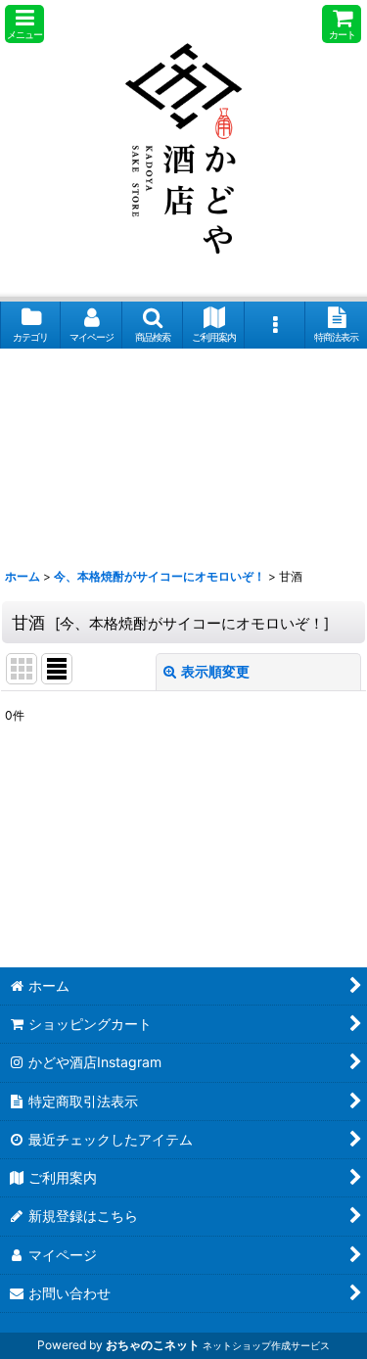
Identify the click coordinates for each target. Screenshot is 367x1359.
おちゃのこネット (153, 1344)
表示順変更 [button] (215, 671)
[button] (24, 24)
